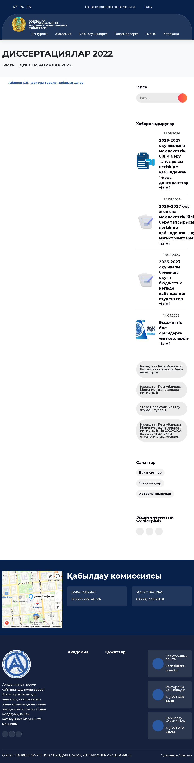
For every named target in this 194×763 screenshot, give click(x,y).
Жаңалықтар (150, 483)
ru (22, 7)
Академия (63, 34)
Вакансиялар (150, 472)
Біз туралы (39, 34)
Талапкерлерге (126, 34)
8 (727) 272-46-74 (86, 599)
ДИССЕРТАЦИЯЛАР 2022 (45, 65)
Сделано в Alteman (176, 755)
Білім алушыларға (92, 34)
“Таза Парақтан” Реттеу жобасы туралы (160, 408)
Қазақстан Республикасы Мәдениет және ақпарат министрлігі (161, 390)
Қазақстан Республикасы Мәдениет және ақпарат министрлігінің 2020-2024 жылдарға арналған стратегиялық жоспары (161, 430)
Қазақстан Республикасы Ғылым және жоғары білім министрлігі (161, 369)
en (29, 7)
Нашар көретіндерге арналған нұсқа (109, 7)
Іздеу (148, 7)
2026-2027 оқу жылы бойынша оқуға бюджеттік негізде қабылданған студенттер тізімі (173, 283)
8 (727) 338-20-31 (150, 599)
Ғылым (150, 34)
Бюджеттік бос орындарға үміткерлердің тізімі (174, 333)
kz (15, 7)
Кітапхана (171, 34)
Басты (8, 65)
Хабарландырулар (155, 494)
